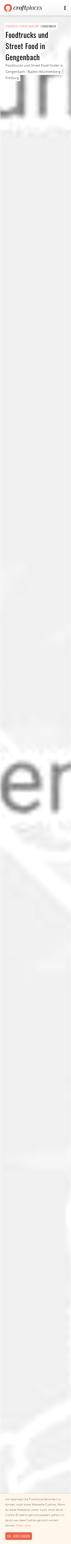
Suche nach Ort (29, 26)
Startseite (11, 26)
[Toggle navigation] (65, 8)
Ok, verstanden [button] (18, 1536)
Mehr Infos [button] (23, 1525)
